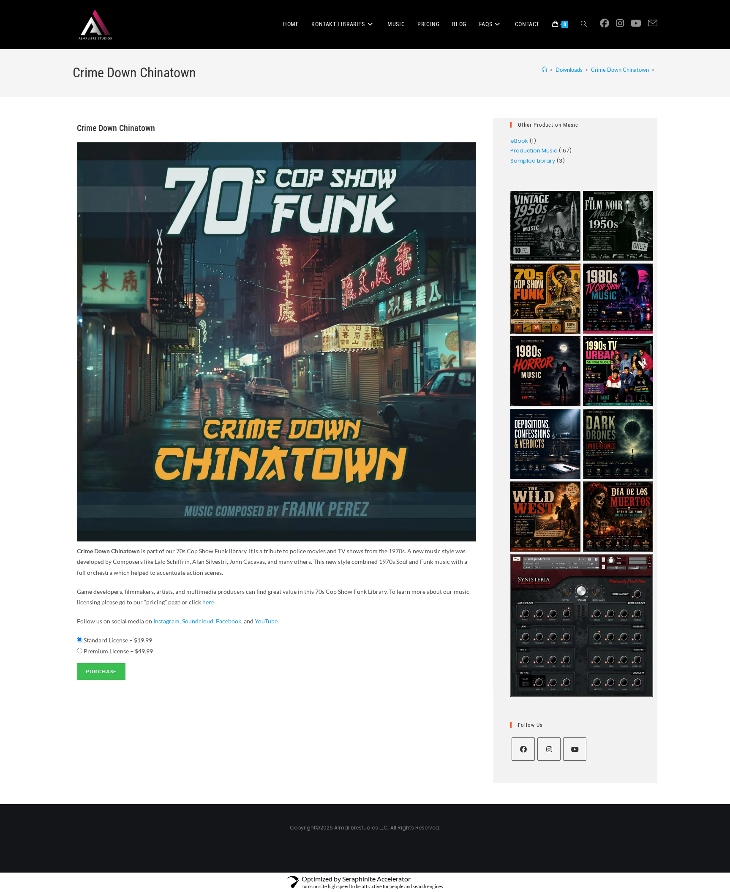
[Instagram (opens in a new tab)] (620, 23)
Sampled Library (532, 161)
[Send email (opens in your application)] (653, 23)
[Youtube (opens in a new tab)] (636, 23)
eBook (519, 141)
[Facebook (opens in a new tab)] (605, 23)
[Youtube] (574, 749)
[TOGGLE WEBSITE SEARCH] (584, 24)
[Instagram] (549, 749)
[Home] (544, 69)
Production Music (533, 151)
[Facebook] (523, 749)
